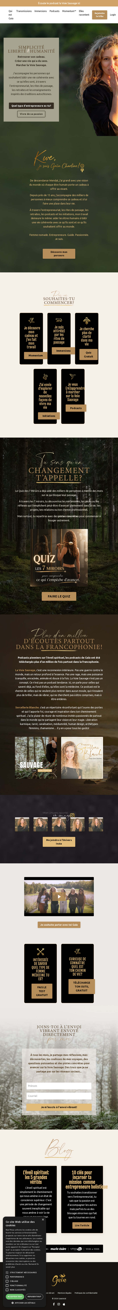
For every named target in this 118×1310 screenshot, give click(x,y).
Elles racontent (84, 13)
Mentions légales (64, 1293)
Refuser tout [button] (34, 1296)
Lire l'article (82, 1225)
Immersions (41, 11)
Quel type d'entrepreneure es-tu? (31, 105)
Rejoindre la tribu (100, 15)
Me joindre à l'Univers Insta (59, 842)
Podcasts (54, 11)
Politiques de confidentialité (86, 1293)
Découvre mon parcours (59, 254)
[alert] (24, 1262)
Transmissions (24, 11)
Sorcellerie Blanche (27, 707)
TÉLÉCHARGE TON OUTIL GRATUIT (81, 986)
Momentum (36, 355)
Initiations (49, 415)
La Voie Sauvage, (25, 670)
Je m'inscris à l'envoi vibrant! (59, 1107)
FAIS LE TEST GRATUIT (42, 991)
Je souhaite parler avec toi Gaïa (59, 925)
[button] (24, 1302)
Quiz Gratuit (88, 354)
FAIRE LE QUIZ (59, 596)
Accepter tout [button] (15, 1296)
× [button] (43, 1220)
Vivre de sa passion (31, 114)
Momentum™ (69, 11)
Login (113, 14)
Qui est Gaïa (11, 15)
